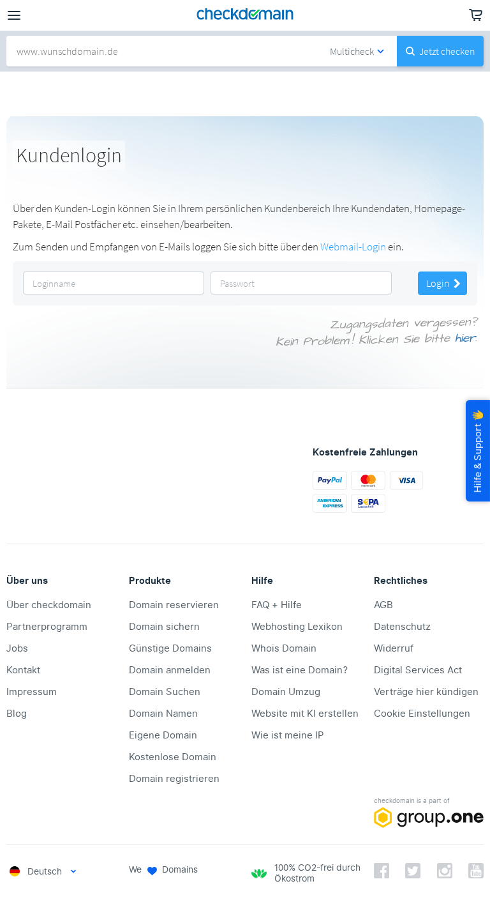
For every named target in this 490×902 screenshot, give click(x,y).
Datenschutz (402, 627)
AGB (383, 605)
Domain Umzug (285, 692)
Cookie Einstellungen (422, 714)
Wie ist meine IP (287, 735)
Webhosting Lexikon (297, 627)
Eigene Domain (163, 735)
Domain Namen (163, 714)
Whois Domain (283, 648)
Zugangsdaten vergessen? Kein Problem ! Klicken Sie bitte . (376, 332)
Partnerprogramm (46, 627)
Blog (16, 714)
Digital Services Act (418, 670)
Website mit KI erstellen (305, 714)
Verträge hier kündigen (426, 692)
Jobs (17, 648)
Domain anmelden (170, 670)
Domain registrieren (174, 779)
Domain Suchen (164, 692)
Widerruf (393, 648)
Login (439, 283)
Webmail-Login (353, 247)
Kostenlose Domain (172, 757)
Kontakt (23, 670)
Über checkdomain (48, 605)
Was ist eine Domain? (299, 670)
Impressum (31, 692)
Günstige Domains (170, 648)
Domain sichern (164, 627)
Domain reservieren (174, 605)
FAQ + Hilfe (276, 605)
